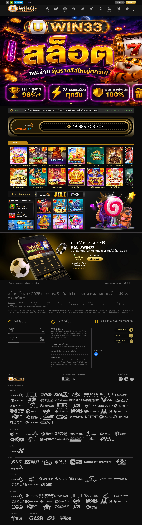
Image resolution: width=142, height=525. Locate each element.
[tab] (44, 194)
